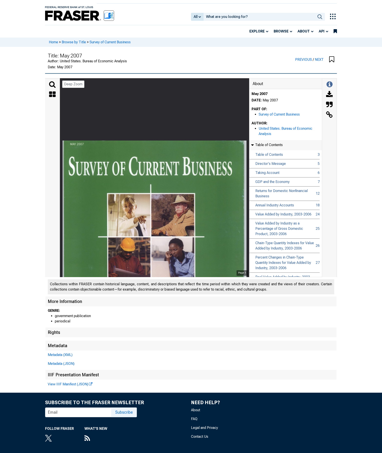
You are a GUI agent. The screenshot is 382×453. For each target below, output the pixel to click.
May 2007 (259, 94)
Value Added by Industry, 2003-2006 (283, 214)
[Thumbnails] (52, 95)
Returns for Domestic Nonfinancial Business (281, 193)
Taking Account (267, 173)
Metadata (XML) (60, 355)
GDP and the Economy (272, 182)
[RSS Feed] (95, 438)
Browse (281, 31)
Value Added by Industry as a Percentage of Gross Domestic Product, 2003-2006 (279, 228)
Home (53, 42)
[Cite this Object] (329, 105)
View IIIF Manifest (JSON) (68, 384)
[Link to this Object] (329, 115)
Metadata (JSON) (61, 364)
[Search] (52, 85)
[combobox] (259, 17)
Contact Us (199, 436)
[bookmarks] (335, 31)
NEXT (319, 59)
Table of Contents (269, 154)
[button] (331, 59)
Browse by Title (74, 42)
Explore (257, 31)
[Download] (329, 95)
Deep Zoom (73, 84)
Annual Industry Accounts (274, 205)
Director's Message (270, 164)
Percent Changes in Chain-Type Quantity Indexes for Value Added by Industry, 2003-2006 (283, 262)
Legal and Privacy (204, 428)
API (322, 31)
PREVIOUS (304, 59)
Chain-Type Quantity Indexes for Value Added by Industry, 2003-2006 (284, 245)
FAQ (194, 419)
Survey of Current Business (110, 42)
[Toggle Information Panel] (329, 85)
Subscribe (124, 412)
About (304, 31)
